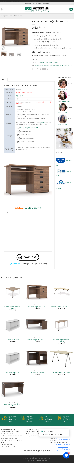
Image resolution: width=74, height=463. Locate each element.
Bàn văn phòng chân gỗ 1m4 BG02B (12, 405)
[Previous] (3, 36)
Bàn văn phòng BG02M (12, 373)
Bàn (11, 16)
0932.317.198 (62, 112)
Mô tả (4, 80)
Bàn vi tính (52, 65)
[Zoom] (3, 48)
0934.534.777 (62, 89)
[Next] (27, 36)
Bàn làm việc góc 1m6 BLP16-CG (37, 339)
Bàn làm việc (18, 16)
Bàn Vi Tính (55, 62)
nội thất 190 (58, 65)
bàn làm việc (38, 65)
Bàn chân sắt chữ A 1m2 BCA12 (61, 373)
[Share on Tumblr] (47, 69)
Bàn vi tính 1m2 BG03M (37, 373)
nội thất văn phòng (66, 65)
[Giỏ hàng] (71, 9)
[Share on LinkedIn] (43, 69)
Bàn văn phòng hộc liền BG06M (37, 307)
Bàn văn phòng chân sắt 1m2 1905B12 (61, 340)
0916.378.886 (65, 101)
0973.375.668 (62, 124)
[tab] (4, 79)
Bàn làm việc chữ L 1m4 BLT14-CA (61, 307)
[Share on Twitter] (37, 69)
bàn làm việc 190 (33, 208)
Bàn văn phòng (45, 65)
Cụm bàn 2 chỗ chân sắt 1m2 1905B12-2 (12, 307)
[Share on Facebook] (33, 69)
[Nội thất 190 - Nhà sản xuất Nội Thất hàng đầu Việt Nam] (37, 9)
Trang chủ (4, 16)
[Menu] (2, 9)
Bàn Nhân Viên (48, 62)
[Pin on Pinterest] (40, 69)
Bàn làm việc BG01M (13, 339)
